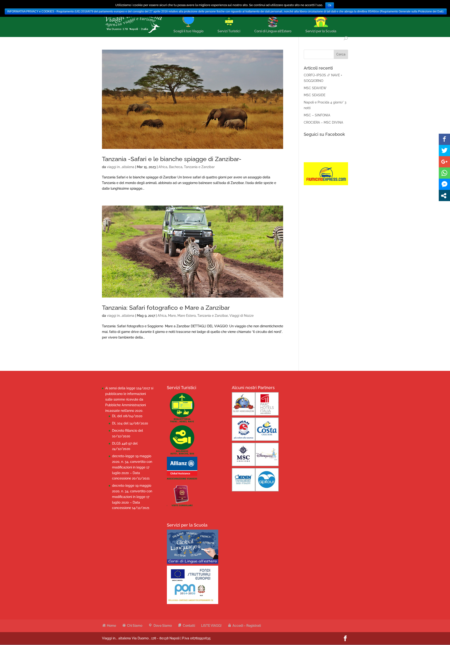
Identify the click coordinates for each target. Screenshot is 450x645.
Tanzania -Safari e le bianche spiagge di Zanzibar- (171, 158)
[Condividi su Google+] (444, 161)
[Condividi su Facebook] (444, 139)
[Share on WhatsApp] (444, 173)
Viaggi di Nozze (241, 315)
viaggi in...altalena (120, 167)
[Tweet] (444, 150)
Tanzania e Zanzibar (199, 167)
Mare (172, 315)
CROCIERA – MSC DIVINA (323, 122)
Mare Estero (186, 315)
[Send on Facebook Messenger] (444, 184)
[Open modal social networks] (444, 195)
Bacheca (175, 167)
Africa (162, 167)
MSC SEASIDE (314, 95)
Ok (329, 5)
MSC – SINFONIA (317, 115)
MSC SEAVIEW (315, 88)
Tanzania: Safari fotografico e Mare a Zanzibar (166, 307)
